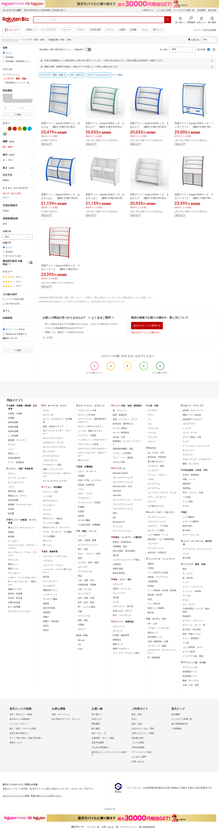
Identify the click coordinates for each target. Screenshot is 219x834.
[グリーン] (25, 129)
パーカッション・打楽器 (89, 502)
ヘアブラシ (48, 561)
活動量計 (47, 612)
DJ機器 (81, 507)
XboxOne (117, 491)
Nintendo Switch (120, 473)
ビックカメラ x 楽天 (12, 10)
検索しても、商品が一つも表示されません (64, 332)
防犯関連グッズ (190, 671)
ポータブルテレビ (51, 456)
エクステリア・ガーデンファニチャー (162, 651)
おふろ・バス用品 (156, 530)
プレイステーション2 (122, 508)
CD (79, 644)
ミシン (11, 449)
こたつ (11, 487)
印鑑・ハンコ (189, 479)
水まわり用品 (119, 462)
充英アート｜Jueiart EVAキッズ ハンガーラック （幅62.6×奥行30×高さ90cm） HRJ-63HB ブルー (194, 127)
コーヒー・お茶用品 (122, 453)
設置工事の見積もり (19, 733)
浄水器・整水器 (15, 598)
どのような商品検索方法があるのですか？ (64, 328)
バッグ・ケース (190, 432)
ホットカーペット (16, 482)
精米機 (11, 536)
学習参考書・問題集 (87, 585)
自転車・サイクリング (193, 410)
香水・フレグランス (122, 615)
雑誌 (80, 576)
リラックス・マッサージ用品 (126, 653)
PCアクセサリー (50, 501)
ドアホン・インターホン (159, 628)
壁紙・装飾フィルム (192, 634)
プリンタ (47, 509)
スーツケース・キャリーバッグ (197, 549)
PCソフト (47, 545)
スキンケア (118, 584)
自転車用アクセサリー (193, 419)
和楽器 (81, 516)
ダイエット (118, 631)
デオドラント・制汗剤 (123, 606)
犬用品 (151, 568)
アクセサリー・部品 (52, 465)
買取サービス (16, 742)
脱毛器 (46, 577)
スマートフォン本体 (87, 410)
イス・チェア (189, 604)
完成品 (6, 210)
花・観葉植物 (154, 657)
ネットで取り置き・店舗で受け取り (26, 738)
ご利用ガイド (148, 10)
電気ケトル (13, 568)
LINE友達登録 (138, 747)
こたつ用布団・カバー (193, 647)
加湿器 (11, 509)
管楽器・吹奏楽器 (86, 485)
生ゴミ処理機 (14, 607)
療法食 (151, 612)
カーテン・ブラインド (193, 620)
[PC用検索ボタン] (167, 19)
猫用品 (151, 563)
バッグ (186, 553)
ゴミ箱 (186, 643)
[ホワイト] (5, 129)
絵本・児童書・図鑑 (87, 540)
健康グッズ (118, 644)
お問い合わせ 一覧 (109, 827)
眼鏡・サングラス (191, 464)
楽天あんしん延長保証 (20, 719)
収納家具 (187, 616)
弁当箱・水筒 (119, 437)
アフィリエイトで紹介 (142, 752)
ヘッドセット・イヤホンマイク (92, 440)
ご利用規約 (176, 728)
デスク (186, 600)
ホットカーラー (50, 581)
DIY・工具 (152, 623)
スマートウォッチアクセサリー (92, 448)
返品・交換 (137, 724)
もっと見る (48, 337)
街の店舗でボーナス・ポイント (66, 719)
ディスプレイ (49, 505)
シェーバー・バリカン (53, 565)
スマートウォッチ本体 (88, 444)
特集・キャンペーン (61, 714)
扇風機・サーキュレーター (20, 504)
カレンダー (83, 567)
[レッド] (15, 129)
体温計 (46, 630)
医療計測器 (118, 568)
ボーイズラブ (84, 593)
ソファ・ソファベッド (193, 587)
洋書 (80, 611)
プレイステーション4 (122, 482)
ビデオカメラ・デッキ (53, 442)
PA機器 (81, 476)
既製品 (6, 180)
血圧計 (46, 626)
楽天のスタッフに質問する (147, 325)
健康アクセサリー (121, 648)
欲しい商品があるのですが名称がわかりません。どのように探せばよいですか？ (82, 324)
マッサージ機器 (50, 599)
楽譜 (80, 558)
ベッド (186, 582)
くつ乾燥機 (13, 436)
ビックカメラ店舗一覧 (184, 10)
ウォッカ (152, 432)
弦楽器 (81, 511)
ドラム (81, 489)
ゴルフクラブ (189, 424)
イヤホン (81, 30)
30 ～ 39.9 (7, 160)
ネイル (116, 602)
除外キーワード (10, 338)
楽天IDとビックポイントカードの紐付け (109, 753)
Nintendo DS (119, 522)
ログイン (198, 30)
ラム (150, 424)
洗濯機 (133, 30)
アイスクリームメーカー (19, 611)
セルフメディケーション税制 (16, 796)
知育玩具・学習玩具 (157, 457)
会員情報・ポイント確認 (103, 738)
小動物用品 (153, 581)
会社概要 (201, 10)
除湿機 (11, 513)
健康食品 (117, 640)
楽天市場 (212, 10)
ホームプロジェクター (53, 438)
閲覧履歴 (96, 724)
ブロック (152, 501)
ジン (150, 419)
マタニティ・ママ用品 (158, 526)
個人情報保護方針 (179, 724)
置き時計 (187, 530)
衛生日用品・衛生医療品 (124, 551)
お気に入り (97, 719)
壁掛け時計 (188, 526)
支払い (135, 719)
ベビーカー (153, 544)
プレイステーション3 (122, 504)
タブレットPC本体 (86, 415)
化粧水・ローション (122, 588)
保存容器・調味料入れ (123, 424)
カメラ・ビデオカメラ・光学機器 (57, 420)
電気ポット (13, 564)
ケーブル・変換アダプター (90, 431)
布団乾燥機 (13, 431)
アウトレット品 (190, 667)
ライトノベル (84, 616)
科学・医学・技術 (86, 602)
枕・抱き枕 (188, 578)
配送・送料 (137, 714)
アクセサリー (84, 498)
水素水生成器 (14, 602)
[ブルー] (30, 129)
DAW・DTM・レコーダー (89, 480)
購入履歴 (96, 728)
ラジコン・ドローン (157, 475)
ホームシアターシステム (54, 447)
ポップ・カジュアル (12, 193)
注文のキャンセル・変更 (143, 728)
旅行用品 (187, 558)
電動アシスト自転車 (192, 415)
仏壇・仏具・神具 (191, 685)
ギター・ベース (85, 493)
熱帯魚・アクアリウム (158, 577)
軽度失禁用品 (119, 573)
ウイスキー (153, 410)
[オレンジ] (20, 129)
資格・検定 (83, 620)
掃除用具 (187, 484)
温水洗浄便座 (49, 608)
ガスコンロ (13, 560)
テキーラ (152, 441)
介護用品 (117, 564)
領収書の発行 (138, 738)
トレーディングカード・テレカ (162, 492)
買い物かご (97, 714)
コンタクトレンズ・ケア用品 (126, 560)
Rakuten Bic (16, 19)
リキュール (153, 428)
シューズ (187, 428)
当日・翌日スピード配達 (21, 714)
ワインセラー (14, 573)
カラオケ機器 (84, 520)
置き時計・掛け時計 (192, 629)
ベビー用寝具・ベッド (158, 535)
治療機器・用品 (120, 546)
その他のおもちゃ (156, 506)
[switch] (30, 262)
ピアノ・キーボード (87, 471)
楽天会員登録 (210, 30)
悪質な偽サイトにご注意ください (46, 796)
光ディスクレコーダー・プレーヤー (57, 432)
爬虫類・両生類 (155, 595)
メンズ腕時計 (189, 517)
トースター (13, 541)
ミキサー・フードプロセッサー (22, 577)
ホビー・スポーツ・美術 (89, 553)
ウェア (186, 441)
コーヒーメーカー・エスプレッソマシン (22, 546)
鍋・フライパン (120, 410)
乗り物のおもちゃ (156, 461)
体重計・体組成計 (51, 621)
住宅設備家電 (14, 458)
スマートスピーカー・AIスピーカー (57, 475)
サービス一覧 (93, 827)
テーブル (187, 595)
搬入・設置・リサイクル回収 (23, 728)
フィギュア (153, 470)
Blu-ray (81, 640)
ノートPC (47, 496)
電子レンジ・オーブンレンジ (21, 527)
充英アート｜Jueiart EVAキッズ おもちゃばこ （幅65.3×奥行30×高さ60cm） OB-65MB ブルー (60, 198)
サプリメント (119, 626)
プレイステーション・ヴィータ (127, 500)
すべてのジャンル (10, 39)
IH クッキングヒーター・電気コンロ (22, 583)
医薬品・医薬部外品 (122, 542)
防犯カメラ (153, 632)
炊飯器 (11, 532)
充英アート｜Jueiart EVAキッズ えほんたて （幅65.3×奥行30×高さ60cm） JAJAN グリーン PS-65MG (105, 127)
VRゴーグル (83, 460)
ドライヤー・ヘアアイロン (55, 556)
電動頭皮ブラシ (50, 590)
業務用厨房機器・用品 (123, 448)
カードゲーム (154, 484)
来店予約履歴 (98, 742)
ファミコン (118, 526)
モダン (6, 197)
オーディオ (48, 415)
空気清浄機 (95, 30)
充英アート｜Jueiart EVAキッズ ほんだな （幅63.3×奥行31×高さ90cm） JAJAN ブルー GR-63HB (60, 127)
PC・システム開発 (86, 607)
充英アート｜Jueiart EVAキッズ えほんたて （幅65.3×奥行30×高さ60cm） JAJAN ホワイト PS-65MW (149, 198)
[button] (8, 98)
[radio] (4, 53)
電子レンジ (158, 30)
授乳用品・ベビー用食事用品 (161, 539)
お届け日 (7, 243)
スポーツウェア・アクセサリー (197, 459)
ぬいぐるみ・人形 (156, 452)
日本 (5, 224)
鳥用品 (151, 586)
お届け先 (7, 231)
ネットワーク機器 (51, 523)
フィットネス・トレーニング (196, 446)
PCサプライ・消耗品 (52, 518)
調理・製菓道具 (120, 415)
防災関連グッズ (155, 637)
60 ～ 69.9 (7, 147)
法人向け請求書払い (101, 747)
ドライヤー (66, 30)
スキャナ (47, 514)
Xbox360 (117, 495)
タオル (186, 506)
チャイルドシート (156, 548)
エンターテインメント (88, 545)
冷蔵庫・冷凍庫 (15, 413)
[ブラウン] (10, 129)
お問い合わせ (138, 761)
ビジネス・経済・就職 (88, 562)
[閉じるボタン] (212, 60)
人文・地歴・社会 (86, 580)
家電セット (32, 30)
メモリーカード (50, 460)
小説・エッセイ (85, 589)
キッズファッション (157, 517)
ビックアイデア (49, 30)
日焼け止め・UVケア (122, 611)
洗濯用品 (187, 488)
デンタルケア (49, 586)
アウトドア (188, 455)
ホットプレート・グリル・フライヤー (22, 554)
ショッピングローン (19, 724)
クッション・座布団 (192, 591)
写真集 (81, 624)
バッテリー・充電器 (87, 435)
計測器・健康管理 (121, 635)
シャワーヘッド (50, 594)
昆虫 (150, 599)
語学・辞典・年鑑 (86, 598)
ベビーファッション (157, 521)
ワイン (151, 415)
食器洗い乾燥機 (15, 593)
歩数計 (46, 617)
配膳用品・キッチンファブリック (127, 442)
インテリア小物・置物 (193, 656)
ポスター (82, 629)
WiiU (115, 513)
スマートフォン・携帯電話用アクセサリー (92, 420)
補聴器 (46, 603)
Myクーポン (97, 733)
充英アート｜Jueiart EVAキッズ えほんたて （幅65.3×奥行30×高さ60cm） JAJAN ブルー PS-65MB (149, 127)
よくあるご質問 (164, 10)
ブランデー (153, 437)
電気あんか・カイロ (17, 495)
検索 (19, 114)
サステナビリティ (128, 827)
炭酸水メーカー (15, 589)
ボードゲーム (154, 488)
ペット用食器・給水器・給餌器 (162, 590)
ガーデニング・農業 (157, 646)
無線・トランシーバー (53, 469)
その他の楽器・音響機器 (89, 525)
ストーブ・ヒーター (17, 478)
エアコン (110, 30)
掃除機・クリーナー (17, 440)
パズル (151, 479)
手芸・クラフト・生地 (193, 492)
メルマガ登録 (138, 742)
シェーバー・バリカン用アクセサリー (57, 571)
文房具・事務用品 (191, 475)
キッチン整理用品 (121, 432)
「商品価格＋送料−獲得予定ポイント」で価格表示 (60, 49)
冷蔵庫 (122, 30)
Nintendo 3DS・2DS (122, 486)
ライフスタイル (85, 571)
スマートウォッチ (191, 535)
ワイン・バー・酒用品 (123, 457)
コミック (82, 536)
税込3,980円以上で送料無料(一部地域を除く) (45, 10)
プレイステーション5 (122, 477)
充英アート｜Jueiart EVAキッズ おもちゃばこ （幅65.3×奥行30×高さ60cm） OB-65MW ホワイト (105, 198)
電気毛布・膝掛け (16, 491)
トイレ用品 (188, 501)
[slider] (3, 102)
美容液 (116, 597)
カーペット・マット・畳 (194, 625)
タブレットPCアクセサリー (90, 426)
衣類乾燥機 (13, 427)
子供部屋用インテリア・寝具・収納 (197, 610)
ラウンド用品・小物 (192, 437)
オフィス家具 (189, 651)
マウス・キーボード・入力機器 (57, 532)
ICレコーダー (49, 451)
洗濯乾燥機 (13, 422)
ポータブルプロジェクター (55, 481)
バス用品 (187, 497)
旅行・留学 (83, 549)
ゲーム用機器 (49, 536)
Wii (114, 517)
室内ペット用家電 (156, 608)
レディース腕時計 (191, 521)
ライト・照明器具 (16, 462)
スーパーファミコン (122, 531)
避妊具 (116, 555)
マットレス (188, 573)
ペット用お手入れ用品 (158, 572)
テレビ (144, 30)
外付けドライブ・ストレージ (56, 527)
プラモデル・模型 (156, 466)
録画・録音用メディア (53, 426)
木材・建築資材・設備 (158, 641)
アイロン (12, 444)
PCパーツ (47, 541)
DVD (80, 649)
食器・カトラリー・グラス (125, 419)
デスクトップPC (50, 492)
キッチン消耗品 (120, 428)
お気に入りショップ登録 (143, 733)
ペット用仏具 (154, 603)
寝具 (185, 569)
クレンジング (119, 593)
